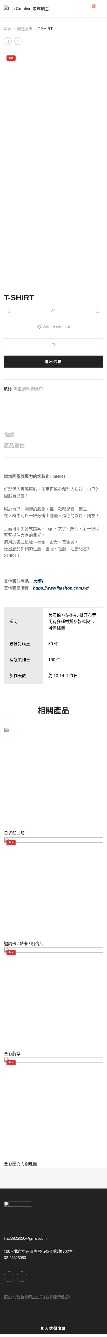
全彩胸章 (12, 1054)
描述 (9, 435)
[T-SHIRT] (6, 401)
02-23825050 (15, 1257)
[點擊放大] (94, 61)
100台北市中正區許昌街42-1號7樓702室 (38, 1251)
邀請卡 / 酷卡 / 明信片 (23, 943)
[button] (53, 344)
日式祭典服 (14, 833)
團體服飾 (24, 28)
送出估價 (53, 361)
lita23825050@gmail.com (25, 1238)
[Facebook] (9, 1276)
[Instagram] (22, 1276)
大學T (38, 581)
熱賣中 (37, 388)
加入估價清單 (53, 1328)
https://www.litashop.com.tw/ (61, 588)
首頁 (8, 28)
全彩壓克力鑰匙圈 (20, 1164)
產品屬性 (14, 446)
